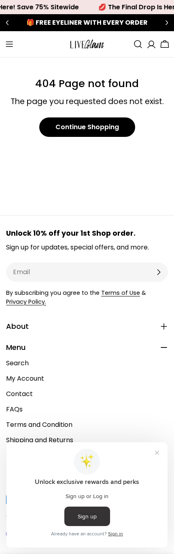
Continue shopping (87, 127)
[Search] (138, 44)
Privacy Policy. (26, 302)
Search (17, 363)
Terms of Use (120, 293)
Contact (19, 393)
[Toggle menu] (9, 44)
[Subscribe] (158, 272)
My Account (25, 378)
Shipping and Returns (39, 440)
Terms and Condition (39, 424)
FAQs (14, 409)
